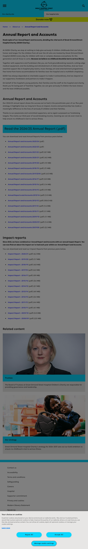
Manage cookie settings (44, 543)
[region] (44, 530)
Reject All (29, 535)
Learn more (6, 528)
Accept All (59, 535)
